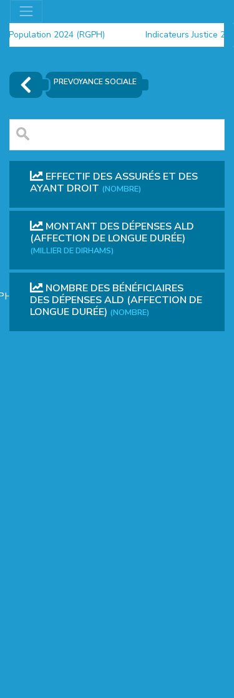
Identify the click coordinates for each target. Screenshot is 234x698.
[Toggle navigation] (26, 11)
